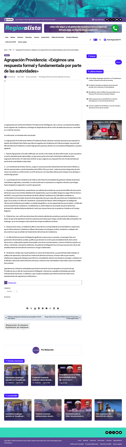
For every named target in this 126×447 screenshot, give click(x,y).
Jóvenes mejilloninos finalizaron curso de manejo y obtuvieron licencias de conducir (104, 106)
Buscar (92, 56)
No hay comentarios (31, 77)
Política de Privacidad (58, 37)
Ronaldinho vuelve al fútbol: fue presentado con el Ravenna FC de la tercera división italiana (104, 93)
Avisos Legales (22, 42)
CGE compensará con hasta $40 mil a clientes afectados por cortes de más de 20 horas (103, 100)
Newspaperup (55, 440)
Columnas (20, 37)
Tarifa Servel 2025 (10, 42)
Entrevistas (28, 37)
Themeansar (8, 443)
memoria (67, 77)
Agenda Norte (45, 37)
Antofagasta (43, 77)
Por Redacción (11, 77)
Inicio (6, 37)
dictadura (61, 77)
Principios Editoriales (72, 37)
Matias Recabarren (67, 380)
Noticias (13, 37)
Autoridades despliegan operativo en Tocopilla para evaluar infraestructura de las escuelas (105, 79)
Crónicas (36, 37)
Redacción (12, 283)
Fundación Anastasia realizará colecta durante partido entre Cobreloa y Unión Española (103, 86)
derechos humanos (53, 77)
